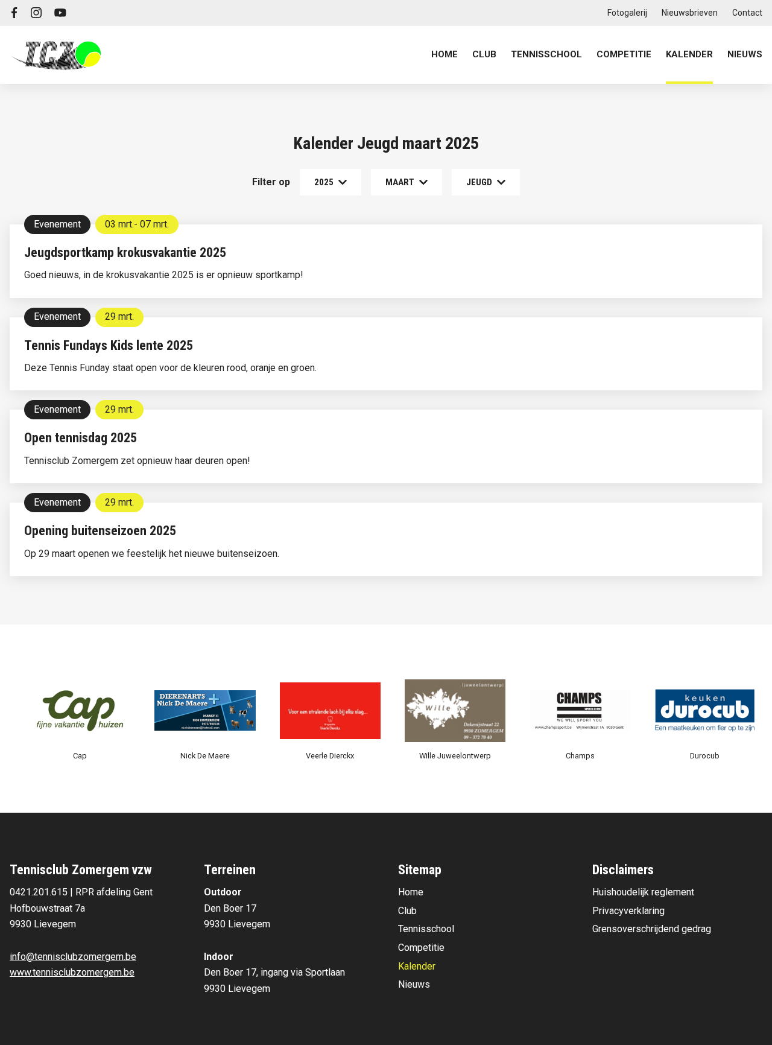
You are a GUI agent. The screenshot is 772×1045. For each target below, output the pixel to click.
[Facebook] (14, 12)
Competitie (421, 947)
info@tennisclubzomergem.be (73, 956)
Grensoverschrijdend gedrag (651, 929)
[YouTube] (60, 12)
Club (407, 910)
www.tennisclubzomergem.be (72, 972)
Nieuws (744, 54)
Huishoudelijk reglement (643, 892)
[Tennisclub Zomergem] (56, 55)
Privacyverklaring (628, 910)
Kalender (689, 54)
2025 (324, 182)
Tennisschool (426, 929)
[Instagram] (36, 12)
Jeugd (479, 182)
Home (444, 54)
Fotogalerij (627, 12)
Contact (747, 12)
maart (399, 182)
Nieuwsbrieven (690, 12)
